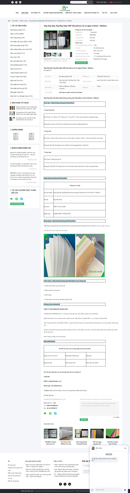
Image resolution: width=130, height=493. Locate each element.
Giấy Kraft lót (14, 80)
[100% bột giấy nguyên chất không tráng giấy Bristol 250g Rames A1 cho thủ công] (97, 433)
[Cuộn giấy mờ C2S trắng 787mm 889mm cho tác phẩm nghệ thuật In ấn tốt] (12, 113)
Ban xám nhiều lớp (16, 61)
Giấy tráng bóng (15, 38)
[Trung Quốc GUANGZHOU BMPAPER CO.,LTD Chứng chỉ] (16, 136)
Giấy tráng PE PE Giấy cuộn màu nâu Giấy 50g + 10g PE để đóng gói (38, 475)
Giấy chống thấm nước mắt (19, 49)
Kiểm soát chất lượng (73, 13)
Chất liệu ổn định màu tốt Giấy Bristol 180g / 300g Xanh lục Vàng (112, 443)
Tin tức (104, 13)
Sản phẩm (24, 13)
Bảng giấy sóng (15, 92)
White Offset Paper (56, 390)
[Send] (125, 490)
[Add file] (92, 490)
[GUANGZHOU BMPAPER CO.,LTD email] (12, 199)
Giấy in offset (24, 21)
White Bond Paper (81, 390)
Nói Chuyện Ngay (102, 2)
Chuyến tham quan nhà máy (53, 13)
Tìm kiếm (90, 2)
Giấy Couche (14, 69)
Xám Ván (13, 57)
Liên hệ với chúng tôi (91, 13)
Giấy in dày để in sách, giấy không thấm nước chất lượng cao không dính (67, 465)
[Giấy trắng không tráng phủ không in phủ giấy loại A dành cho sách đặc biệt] (81, 433)
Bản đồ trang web (13, 481)
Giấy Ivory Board (15, 53)
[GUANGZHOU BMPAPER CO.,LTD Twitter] (16, 2)
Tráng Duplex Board (16, 73)
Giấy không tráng (15, 30)
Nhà (17, 13)
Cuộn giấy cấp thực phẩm (18, 41)
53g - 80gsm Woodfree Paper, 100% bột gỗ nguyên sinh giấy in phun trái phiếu (67, 470)
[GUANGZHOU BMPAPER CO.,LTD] (65, 8)
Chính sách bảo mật (27, 491)
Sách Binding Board (16, 65)
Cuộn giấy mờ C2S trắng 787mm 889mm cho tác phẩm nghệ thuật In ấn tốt (26, 114)
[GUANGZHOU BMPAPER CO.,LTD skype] (22, 199)
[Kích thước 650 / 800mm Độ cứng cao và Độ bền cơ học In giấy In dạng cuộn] (66, 433)
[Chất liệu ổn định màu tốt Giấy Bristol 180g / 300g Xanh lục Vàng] (112, 433)
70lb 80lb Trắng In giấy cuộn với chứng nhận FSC (50, 443)
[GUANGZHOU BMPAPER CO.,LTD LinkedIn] (20, 2)
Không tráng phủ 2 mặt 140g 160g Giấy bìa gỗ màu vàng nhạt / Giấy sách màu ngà (26, 108)
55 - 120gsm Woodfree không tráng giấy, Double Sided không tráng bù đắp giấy (67, 475)
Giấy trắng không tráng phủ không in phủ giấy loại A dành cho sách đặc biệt (81, 443)
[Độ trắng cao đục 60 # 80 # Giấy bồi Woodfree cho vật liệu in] (12, 119)
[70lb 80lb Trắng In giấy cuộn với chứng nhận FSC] (50, 433)
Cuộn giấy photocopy (17, 88)
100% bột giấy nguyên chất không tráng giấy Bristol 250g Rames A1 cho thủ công (97, 443)
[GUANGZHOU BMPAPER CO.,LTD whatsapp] (17, 199)
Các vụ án (113, 13)
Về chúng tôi (35, 13)
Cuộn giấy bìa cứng (16, 84)
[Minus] (125, 448)
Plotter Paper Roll (16, 77)
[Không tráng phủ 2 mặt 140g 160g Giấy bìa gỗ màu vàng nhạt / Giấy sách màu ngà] (12, 108)
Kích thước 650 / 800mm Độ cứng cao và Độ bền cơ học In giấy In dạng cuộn (66, 443)
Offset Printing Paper (68, 390)
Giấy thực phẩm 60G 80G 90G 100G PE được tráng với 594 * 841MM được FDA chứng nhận (38, 471)
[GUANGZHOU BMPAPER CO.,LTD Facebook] (12, 2)
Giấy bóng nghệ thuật (17, 45)
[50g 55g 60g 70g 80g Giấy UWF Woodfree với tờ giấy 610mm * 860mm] (57, 40)
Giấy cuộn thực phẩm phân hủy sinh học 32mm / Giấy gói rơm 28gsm (38, 465)
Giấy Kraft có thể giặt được (19, 96)
